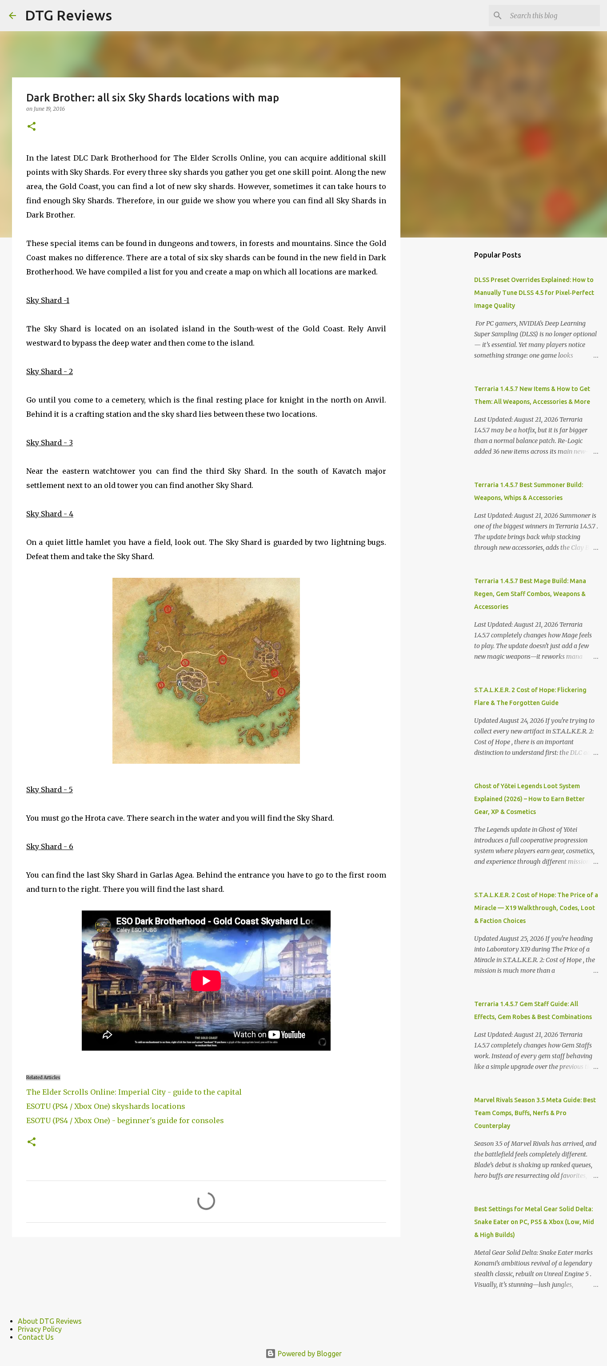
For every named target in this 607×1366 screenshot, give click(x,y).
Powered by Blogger (309, 1354)
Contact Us (36, 1337)
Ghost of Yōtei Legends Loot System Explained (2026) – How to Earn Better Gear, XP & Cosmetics (529, 798)
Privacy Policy (40, 1329)
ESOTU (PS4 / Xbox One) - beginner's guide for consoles (125, 1120)
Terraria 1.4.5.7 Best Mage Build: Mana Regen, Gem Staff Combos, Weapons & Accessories (530, 593)
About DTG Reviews (50, 1321)
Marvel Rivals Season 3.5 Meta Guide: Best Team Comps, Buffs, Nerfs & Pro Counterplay (535, 1112)
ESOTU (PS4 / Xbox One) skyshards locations (105, 1106)
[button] (31, 127)
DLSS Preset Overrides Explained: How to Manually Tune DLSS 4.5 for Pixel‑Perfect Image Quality (534, 292)
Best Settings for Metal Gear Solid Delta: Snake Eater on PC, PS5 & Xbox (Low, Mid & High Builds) (534, 1221)
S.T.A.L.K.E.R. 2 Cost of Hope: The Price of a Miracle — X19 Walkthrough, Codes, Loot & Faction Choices (536, 907)
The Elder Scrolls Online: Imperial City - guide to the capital (134, 1092)
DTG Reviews (68, 15)
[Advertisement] (445, 384)
